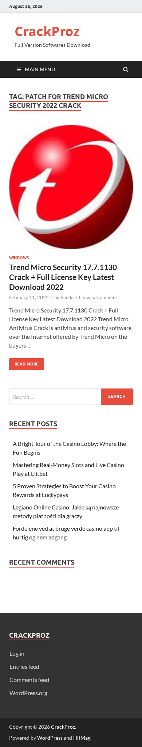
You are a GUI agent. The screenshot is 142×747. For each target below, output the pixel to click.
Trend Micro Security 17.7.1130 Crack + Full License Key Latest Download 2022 (63, 277)
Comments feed (29, 679)
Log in (16, 653)
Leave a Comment (98, 297)
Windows (19, 257)
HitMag (81, 738)
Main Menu (40, 69)
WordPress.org (28, 692)
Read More (24, 362)
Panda (67, 297)
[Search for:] (71, 396)
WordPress (50, 738)
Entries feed (24, 666)
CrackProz (47, 31)
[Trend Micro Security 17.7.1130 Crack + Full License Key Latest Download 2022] (71, 190)
